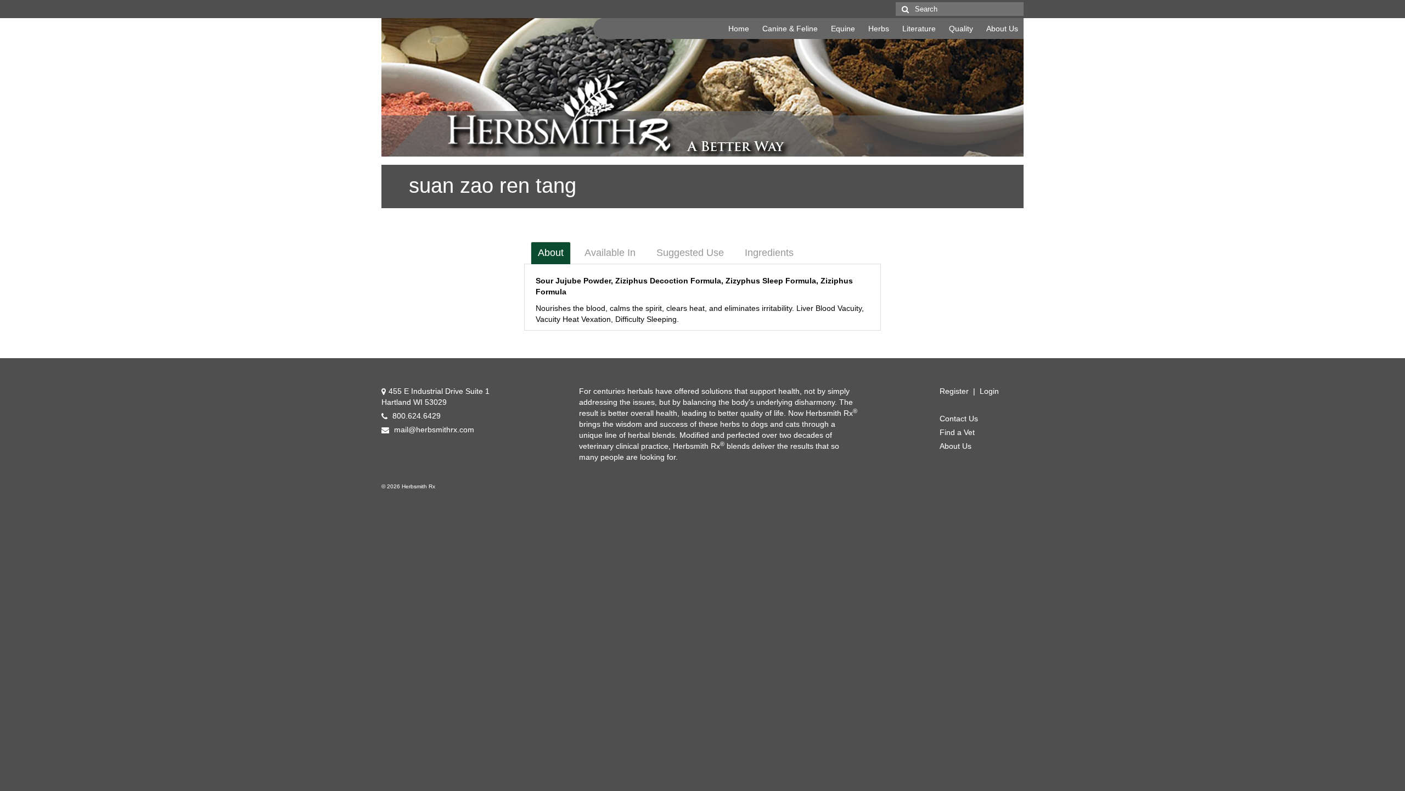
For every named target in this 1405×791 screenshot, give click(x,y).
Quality (961, 28)
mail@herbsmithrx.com (433, 429)
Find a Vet (957, 432)
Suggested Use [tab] (690, 252)
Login (989, 391)
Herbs (878, 28)
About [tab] (551, 252)
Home (738, 28)
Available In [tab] (610, 252)
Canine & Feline (790, 28)
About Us (1002, 28)
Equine (843, 28)
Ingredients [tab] (769, 252)
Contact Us (959, 418)
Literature (919, 28)
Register (954, 391)
